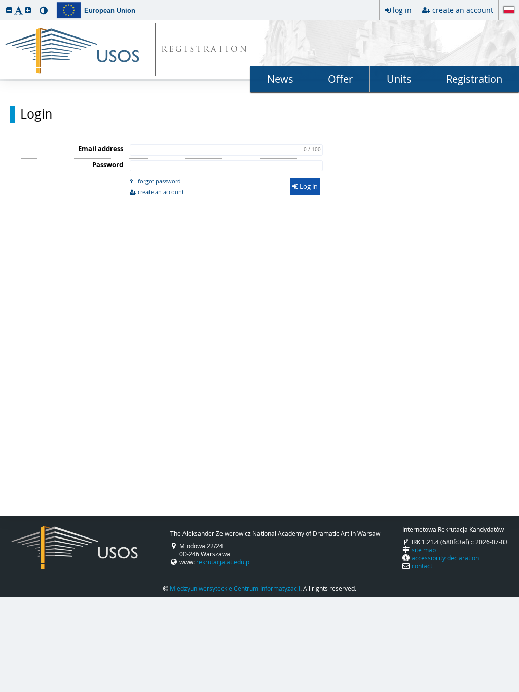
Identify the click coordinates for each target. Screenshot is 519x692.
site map (424, 550)
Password (107, 164)
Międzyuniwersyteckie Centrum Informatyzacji (235, 588)
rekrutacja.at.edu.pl (223, 562)
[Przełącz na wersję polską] (509, 11)
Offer (340, 79)
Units (399, 79)
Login (36, 114)
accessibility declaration (445, 558)
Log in (308, 186)
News (280, 79)
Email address (100, 148)
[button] (9, 10)
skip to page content (2, 2)
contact (422, 566)
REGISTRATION (205, 50)
